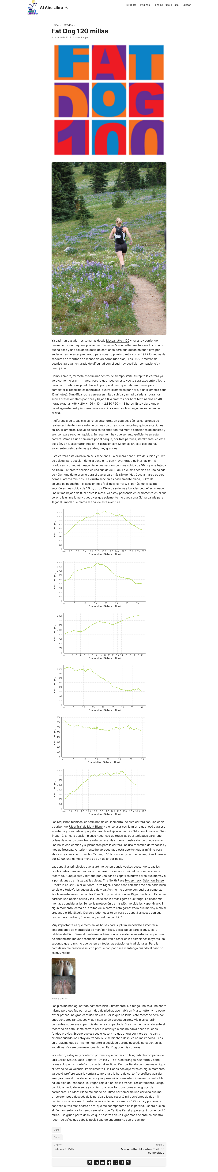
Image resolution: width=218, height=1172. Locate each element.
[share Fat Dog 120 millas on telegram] (121, 1162)
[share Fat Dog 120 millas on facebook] (109, 1162)
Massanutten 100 (117, 340)
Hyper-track (133, 880)
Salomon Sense (153, 880)
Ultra (56, 1129)
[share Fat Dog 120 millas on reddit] (102, 1162)
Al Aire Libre (51, 7)
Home (55, 25)
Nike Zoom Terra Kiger (95, 885)
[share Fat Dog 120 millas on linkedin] (96, 1162)
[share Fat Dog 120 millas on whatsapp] (115, 1162)
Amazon (160, 854)
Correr (57, 1137)
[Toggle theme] (66, 7)
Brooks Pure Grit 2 (64, 885)
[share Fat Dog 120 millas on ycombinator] (128, 1162)
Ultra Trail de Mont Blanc (86, 826)
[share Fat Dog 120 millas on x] (89, 1162)
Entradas (67, 25)
